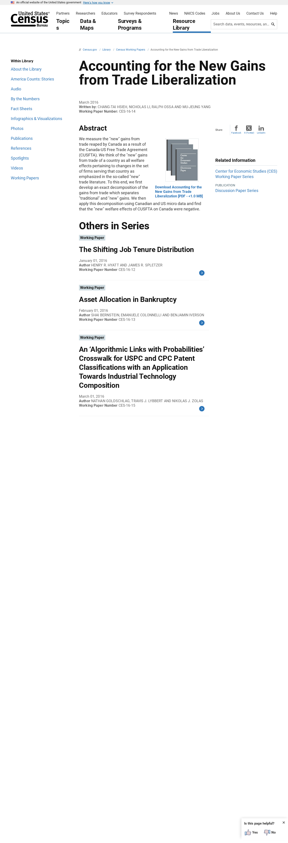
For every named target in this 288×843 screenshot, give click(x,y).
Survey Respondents (140, 13)
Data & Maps (88, 24)
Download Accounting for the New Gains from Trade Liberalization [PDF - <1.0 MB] (179, 191)
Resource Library (184, 24)
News (173, 13)
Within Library (22, 61)
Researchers (85, 13)
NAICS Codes (194, 13)
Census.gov (90, 49)
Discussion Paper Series (236, 190)
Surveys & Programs (130, 24)
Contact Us (255, 13)
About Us (233, 13)
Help (273, 13)
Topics (63, 24)
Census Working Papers (131, 49)
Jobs (215, 13)
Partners (63, 13)
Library (106, 49)
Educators (109, 13)
